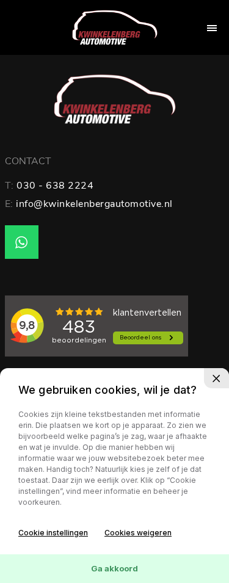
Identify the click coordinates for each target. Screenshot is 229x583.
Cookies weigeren (138, 532)
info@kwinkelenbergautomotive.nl (94, 204)
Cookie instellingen (53, 532)
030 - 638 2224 (54, 185)
